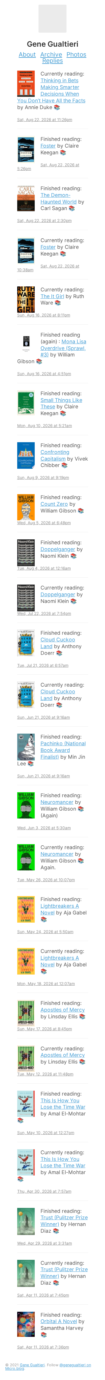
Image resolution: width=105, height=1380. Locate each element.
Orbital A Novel (59, 1321)
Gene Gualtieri (32, 1365)
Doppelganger (58, 549)
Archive (51, 54)
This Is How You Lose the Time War (63, 1103)
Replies (52, 60)
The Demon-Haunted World (59, 198)
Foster (48, 146)
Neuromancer (57, 802)
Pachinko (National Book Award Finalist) (63, 750)
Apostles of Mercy (63, 1010)
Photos (76, 54)
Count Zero (54, 504)
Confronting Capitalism (55, 455)
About (27, 54)
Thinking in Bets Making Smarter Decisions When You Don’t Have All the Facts (51, 90)
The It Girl (52, 296)
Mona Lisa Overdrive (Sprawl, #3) (63, 348)
